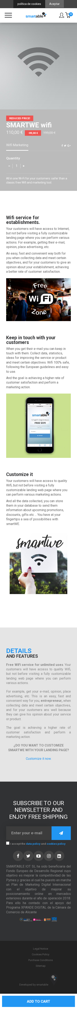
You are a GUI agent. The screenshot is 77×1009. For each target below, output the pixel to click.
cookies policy (56, 843)
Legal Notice (40, 948)
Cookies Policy (40, 954)
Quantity (13, 158)
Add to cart (38, 1001)
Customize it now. (38, 759)
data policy (33, 843)
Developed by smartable (34, 984)
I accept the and (38, 843)
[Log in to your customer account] (62, 15)
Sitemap (41, 965)
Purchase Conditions (40, 960)
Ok (61, 833)
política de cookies (29, 4)
